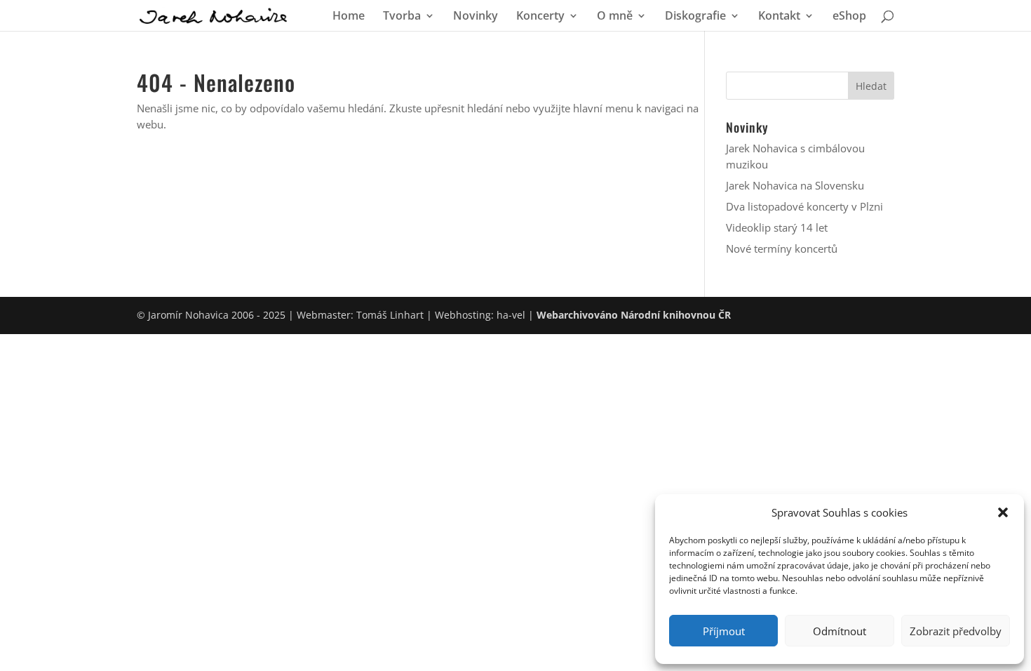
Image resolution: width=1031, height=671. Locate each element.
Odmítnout (839, 631)
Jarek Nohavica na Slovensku (795, 185)
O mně (615, 17)
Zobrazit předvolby (956, 631)
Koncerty (540, 17)
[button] (1003, 512)
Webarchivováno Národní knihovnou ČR (634, 314)
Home (348, 17)
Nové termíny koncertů (781, 248)
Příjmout (724, 631)
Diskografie (695, 17)
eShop (849, 17)
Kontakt (779, 17)
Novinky (475, 17)
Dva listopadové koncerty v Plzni (804, 206)
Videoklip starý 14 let (777, 227)
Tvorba (402, 17)
